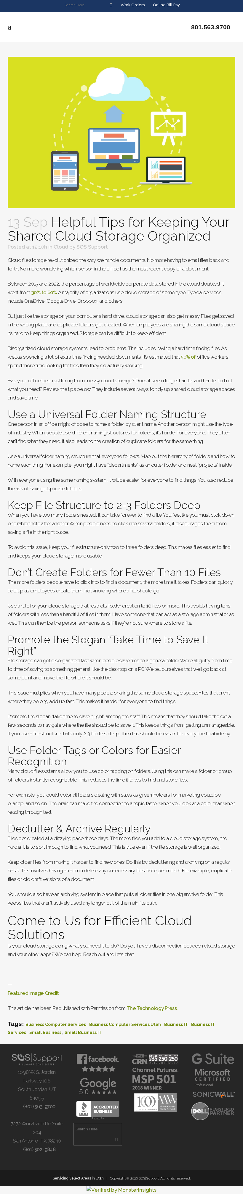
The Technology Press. (152, 1008)
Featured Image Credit (33, 993)
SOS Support (92, 247)
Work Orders (132, 5)
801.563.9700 (209, 27)
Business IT (176, 1024)
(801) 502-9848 (38, 1149)
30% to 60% (44, 292)
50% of (188, 357)
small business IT (83, 1032)
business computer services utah (125, 1024)
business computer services (55, 1024)
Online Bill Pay (166, 5)
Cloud (61, 247)
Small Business (45, 1032)
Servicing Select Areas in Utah (78, 1178)
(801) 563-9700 (38, 1106)
